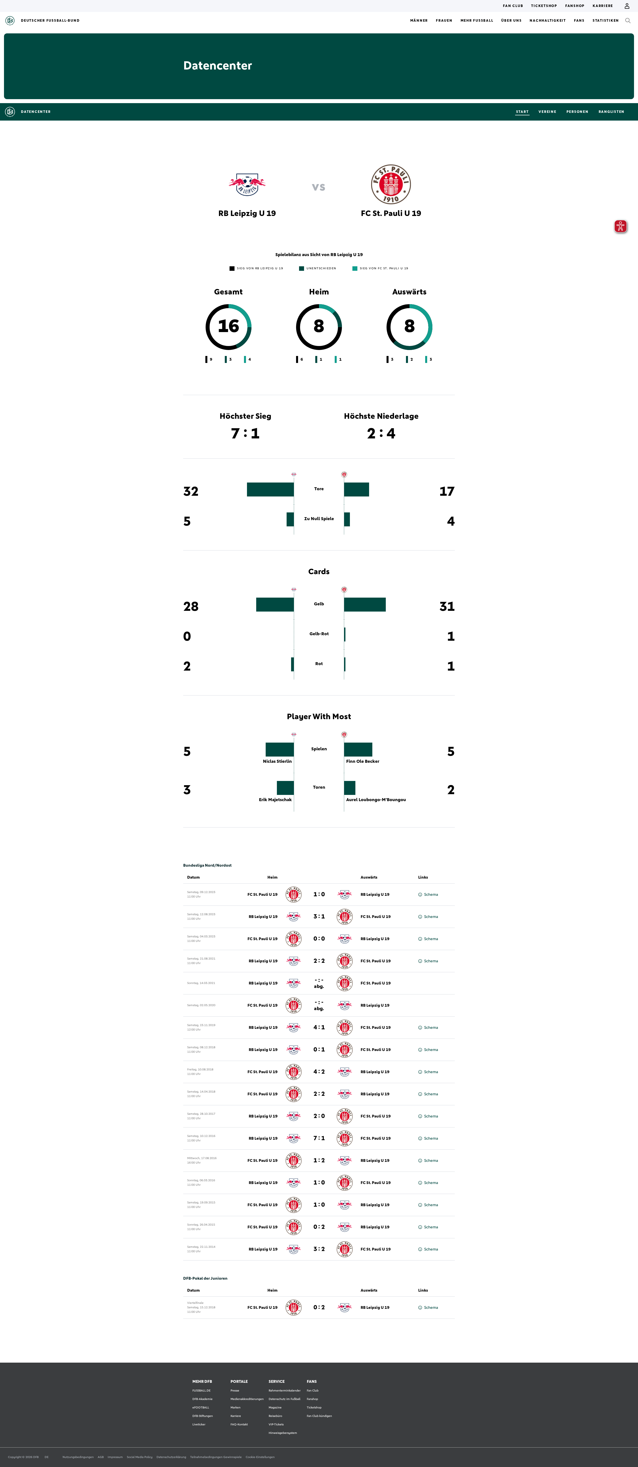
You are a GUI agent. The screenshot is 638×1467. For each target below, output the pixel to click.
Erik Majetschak (275, 800)
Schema (431, 895)
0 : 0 (319, 939)
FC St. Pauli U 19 (262, 895)
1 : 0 (319, 895)
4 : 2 (319, 1072)
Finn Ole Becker (362, 761)
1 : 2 (319, 1161)
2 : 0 (319, 1116)
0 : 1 (319, 1050)
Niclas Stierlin (277, 761)
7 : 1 (319, 1138)
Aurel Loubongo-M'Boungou (376, 800)
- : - (319, 983)
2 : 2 (319, 961)
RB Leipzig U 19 (375, 895)
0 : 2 (319, 1227)
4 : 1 (319, 1028)
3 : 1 (319, 917)
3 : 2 (319, 1249)
